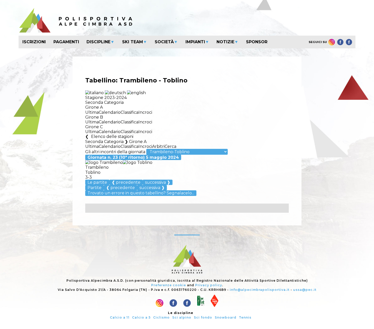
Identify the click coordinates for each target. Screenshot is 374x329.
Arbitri (158, 146)
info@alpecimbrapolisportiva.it (260, 290)
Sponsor (256, 41)
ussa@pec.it (305, 290)
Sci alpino (181, 317)
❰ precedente (126, 182)
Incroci (145, 112)
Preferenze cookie (168, 285)
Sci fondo (203, 317)
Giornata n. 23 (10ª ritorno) (133, 157)
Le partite (97, 182)
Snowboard (225, 317)
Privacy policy (208, 285)
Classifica (129, 112)
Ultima (92, 112)
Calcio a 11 (120, 317)
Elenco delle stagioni (112, 136)
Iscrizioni (34, 41)
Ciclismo (161, 317)
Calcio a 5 (141, 317)
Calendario (110, 112)
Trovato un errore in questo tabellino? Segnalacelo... (141, 193)
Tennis (245, 317)
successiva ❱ (157, 182)
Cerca (170, 146)
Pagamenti (66, 41)
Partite (95, 187)
